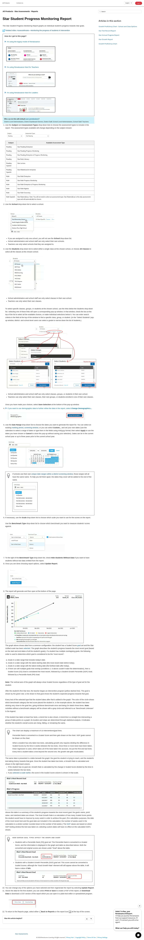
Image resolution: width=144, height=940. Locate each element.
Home (6, 3)
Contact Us (19, 3)
